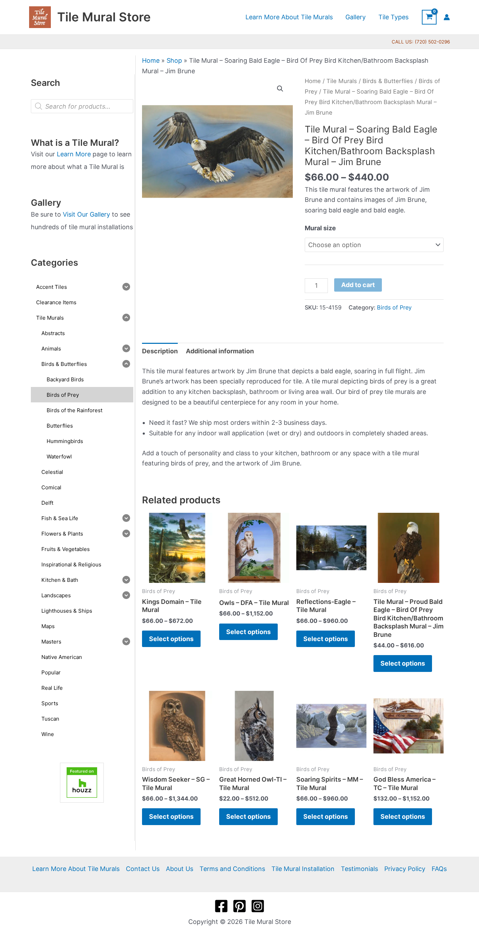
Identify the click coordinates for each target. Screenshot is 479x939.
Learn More (74, 154)
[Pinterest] (239, 906)
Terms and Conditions (232, 868)
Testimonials (359, 868)
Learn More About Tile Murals (76, 868)
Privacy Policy (404, 868)
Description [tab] (160, 351)
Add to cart (358, 284)
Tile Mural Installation (303, 868)
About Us (179, 868)
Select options (171, 638)
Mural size (320, 228)
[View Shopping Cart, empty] (429, 17)
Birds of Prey (394, 307)
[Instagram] (258, 906)
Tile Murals (341, 80)
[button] (280, 88)
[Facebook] (221, 906)
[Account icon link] (447, 17)
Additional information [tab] (220, 351)
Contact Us (143, 868)
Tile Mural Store (104, 16)
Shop (174, 60)
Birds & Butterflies (388, 80)
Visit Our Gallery (86, 214)
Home (151, 60)
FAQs (439, 868)
